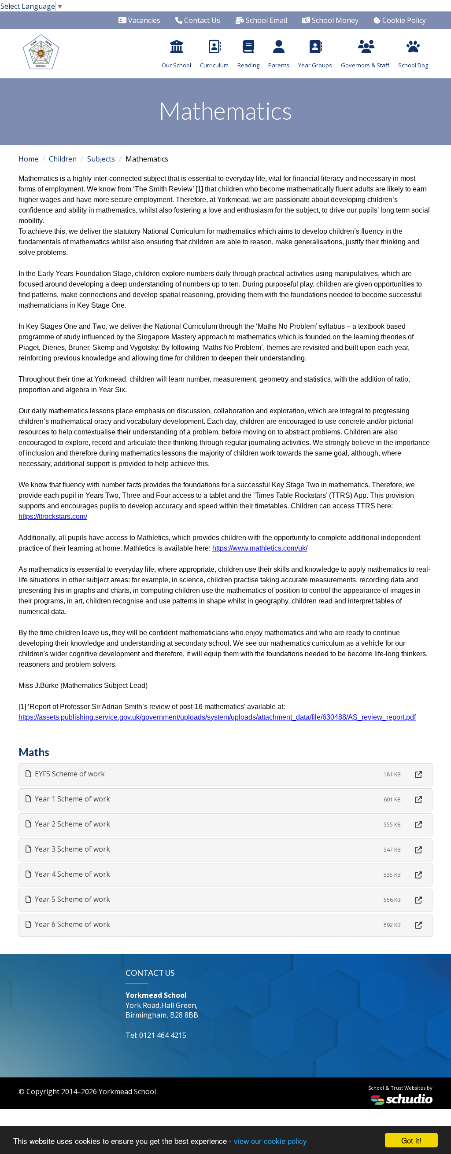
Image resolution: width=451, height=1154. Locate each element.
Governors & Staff (365, 65)
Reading (248, 65)
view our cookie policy (270, 1140)
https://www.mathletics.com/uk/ (259, 548)
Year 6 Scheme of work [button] (71, 924)
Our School (176, 65)
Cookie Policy (403, 20)
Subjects (101, 159)
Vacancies (143, 20)
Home (28, 159)
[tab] (225, 775)
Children (63, 159)
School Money (334, 20)
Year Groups (315, 65)
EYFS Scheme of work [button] (69, 774)
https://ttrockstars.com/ (52, 516)
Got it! (411, 1140)
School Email (265, 20)
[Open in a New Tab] (418, 774)
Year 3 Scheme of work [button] (71, 849)
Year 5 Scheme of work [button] (71, 899)
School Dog (413, 65)
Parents (278, 65)
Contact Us (201, 20)
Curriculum (214, 65)
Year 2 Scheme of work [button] (71, 824)
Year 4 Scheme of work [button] (71, 874)
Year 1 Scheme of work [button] (71, 799)
